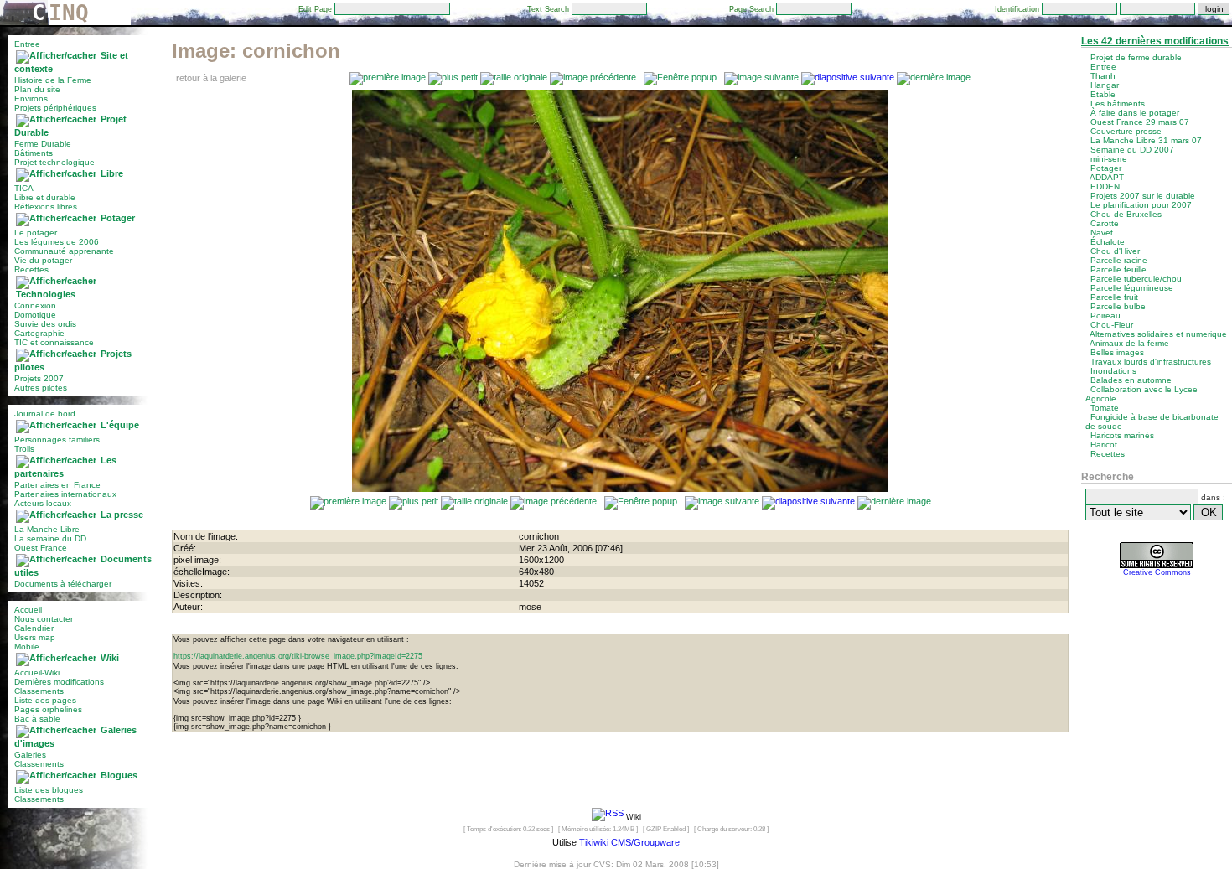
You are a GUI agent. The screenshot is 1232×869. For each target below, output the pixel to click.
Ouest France (40, 547)
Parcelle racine (1118, 260)
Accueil (28, 609)
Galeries (30, 754)
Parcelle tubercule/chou (1136, 278)
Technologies (45, 294)
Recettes (31, 269)
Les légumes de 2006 (56, 241)
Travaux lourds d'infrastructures (1150, 361)
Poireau (1105, 315)
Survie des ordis (45, 323)
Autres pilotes (40, 387)
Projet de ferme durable (1136, 57)
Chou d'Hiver (1115, 251)
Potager (118, 218)
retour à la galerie (211, 78)
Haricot (1103, 444)
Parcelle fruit (1114, 297)
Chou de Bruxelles (1126, 214)
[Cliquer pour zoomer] (620, 489)
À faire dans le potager (1134, 112)
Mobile (26, 646)
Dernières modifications (59, 681)
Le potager (35, 232)
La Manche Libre (47, 529)
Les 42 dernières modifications (1155, 41)
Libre (112, 173)
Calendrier (34, 628)
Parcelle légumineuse (1131, 287)
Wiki (110, 658)
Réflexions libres (45, 206)
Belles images (1117, 352)
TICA (24, 188)
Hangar (1104, 85)
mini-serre (1108, 158)
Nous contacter (43, 618)
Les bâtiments (1117, 103)
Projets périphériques (55, 107)
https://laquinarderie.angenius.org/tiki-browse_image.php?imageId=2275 (297, 656)
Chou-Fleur (1111, 324)
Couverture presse (1126, 131)
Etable (1103, 94)
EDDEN (1105, 186)
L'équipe (120, 425)
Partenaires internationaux (65, 494)
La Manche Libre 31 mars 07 (1146, 140)
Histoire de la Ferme (52, 80)
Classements (39, 691)
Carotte (1104, 223)
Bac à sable (37, 718)
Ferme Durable (42, 143)
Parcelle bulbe (1118, 306)
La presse (122, 515)
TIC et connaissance (54, 342)
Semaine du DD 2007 (1132, 149)
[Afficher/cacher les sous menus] (56, 55)
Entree (27, 44)
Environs (31, 98)
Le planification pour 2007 (1141, 204)
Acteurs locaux (42, 503)
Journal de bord (44, 413)
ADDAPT (1107, 177)
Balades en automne (1131, 380)
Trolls (24, 448)
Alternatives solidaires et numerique (1158, 334)
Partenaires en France (57, 484)
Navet (1101, 232)
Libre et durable (44, 197)
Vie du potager (43, 260)
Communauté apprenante (64, 251)
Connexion (35, 305)
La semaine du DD (50, 538)
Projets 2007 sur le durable (1142, 195)
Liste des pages (45, 700)
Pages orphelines (48, 709)
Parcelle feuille (1118, 269)
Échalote (1107, 241)
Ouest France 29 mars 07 (1139, 122)
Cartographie (39, 333)
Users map (34, 637)
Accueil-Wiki (37, 672)
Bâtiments (33, 153)
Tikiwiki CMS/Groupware (629, 842)
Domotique (35, 314)
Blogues (119, 775)
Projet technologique (54, 162)
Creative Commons (1157, 572)
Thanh (1103, 75)
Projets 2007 (39, 378)
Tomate (1104, 407)
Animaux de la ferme (1129, 343)
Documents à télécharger (62, 583)
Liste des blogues (48, 789)
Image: (256, 50)
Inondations (1113, 370)
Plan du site (37, 89)
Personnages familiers (57, 439)
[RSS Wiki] (608, 816)
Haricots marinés (1122, 435)
